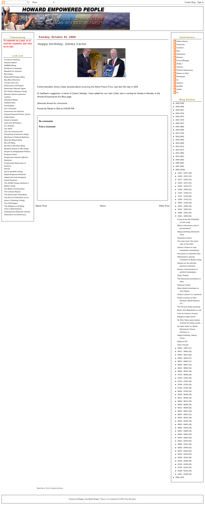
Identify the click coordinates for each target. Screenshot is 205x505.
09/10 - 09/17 (183, 355)
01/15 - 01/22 (183, 467)
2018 (178, 130)
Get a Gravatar (10, 108)
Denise (180, 57)
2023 (178, 113)
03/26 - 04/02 (183, 434)
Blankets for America (13, 71)
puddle (180, 86)
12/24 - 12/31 (183, 176)
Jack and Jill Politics (12, 123)
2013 (178, 146)
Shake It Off (182, 341)
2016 (178, 136)
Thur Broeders (130, 499)
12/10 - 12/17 (183, 183)
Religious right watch (186, 317)
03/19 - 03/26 (183, 438)
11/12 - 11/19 (183, 196)
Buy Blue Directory (12, 80)
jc (177, 80)
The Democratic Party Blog (15, 195)
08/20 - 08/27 (183, 365)
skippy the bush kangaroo (15, 177)
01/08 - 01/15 (183, 471)
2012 (178, 150)
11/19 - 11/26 (183, 193)
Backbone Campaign (13, 68)
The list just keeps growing (188, 307)
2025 (178, 107)
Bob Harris (8, 74)
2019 (178, 127)
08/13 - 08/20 (183, 368)
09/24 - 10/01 (183, 348)
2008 (178, 163)
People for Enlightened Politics (17, 151)
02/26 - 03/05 (183, 448)
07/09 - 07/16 (183, 384)
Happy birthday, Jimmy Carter (62, 44)
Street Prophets (10, 180)
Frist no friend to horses (187, 313)
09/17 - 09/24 (183, 351)
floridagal (181, 76)
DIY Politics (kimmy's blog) (15, 91)
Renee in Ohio (183, 73)
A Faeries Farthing (12, 60)
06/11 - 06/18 (183, 398)
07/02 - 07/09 (183, 388)
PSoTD (7, 169)
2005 (178, 477)
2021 (178, 120)
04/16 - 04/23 (183, 424)
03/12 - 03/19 (183, 441)
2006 (178, 170)
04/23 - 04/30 (183, 421)
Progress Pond (10, 154)
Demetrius (181, 54)
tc (177, 92)
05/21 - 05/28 (183, 408)
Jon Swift (8, 129)
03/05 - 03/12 (183, 444)
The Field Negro (11, 203)
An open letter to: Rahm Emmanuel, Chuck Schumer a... (187, 329)
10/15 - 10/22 (183, 209)
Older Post (164, 206)
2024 (178, 110)
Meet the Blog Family (13, 140)
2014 (178, 143)
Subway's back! (184, 285)
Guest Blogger (183, 60)
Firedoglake (9, 106)
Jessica (180, 67)
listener (180, 83)
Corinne (180, 48)
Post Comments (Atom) (54, 488)
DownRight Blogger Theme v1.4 (97, 499)
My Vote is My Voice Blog (14, 146)
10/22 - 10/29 (183, 206)
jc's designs (9, 126)
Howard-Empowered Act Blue (51, 97)
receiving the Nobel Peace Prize (97, 87)
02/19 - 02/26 (183, 451)
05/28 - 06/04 (183, 404)
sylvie (179, 89)
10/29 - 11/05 (183, 203)
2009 (178, 160)
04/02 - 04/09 (183, 431)
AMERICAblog (10, 65)
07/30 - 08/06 (183, 375)
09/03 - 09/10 (183, 358)
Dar (178, 51)
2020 (178, 123)
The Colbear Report (12, 192)
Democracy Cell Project (14, 86)
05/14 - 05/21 (183, 411)
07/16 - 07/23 (183, 381)
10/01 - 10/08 (183, 216)
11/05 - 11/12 (183, 199)
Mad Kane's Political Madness (16, 137)
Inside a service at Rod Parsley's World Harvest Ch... (188, 301)
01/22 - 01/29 (183, 464)
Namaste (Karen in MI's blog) (16, 149)
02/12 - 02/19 (183, 454)
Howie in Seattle (11, 120)
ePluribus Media (11, 100)
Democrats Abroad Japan (15, 88)
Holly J (180, 64)
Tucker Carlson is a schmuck (189, 294)
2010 (178, 156)
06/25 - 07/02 (183, 391)
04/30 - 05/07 (183, 418)
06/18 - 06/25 (183, 394)
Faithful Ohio (9, 103)
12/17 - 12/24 (183, 179)
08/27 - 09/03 (183, 361)
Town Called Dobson (13, 209)
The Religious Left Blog (14, 206)
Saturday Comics (184, 238)
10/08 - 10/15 (183, 213)
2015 (178, 140)
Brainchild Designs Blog (14, 77)
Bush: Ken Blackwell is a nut (189, 310)
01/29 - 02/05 (183, 461)
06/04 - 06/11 (183, 401)
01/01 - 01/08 (183, 474)
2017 (178, 133)
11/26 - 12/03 (183, 189)
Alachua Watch (10, 63)
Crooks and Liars (11, 83)
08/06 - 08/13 (183, 371)
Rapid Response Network (15, 174)
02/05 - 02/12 (183, 457)
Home (103, 206)
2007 (178, 166)
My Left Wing (9, 143)
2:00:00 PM (68, 108)
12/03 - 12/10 (183, 186)
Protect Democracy (185, 70)
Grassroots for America (14, 111)
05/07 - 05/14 (183, 414)
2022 (178, 116)
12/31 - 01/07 (183, 173)
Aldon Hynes (182, 41)
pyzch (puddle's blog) (13, 171)
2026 (178, 103)
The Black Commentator (14, 189)
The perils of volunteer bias (188, 254)
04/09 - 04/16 (183, 428)
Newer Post (41, 206)
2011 (178, 153)
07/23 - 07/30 (183, 378)
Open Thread (182, 275)
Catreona (180, 44)
